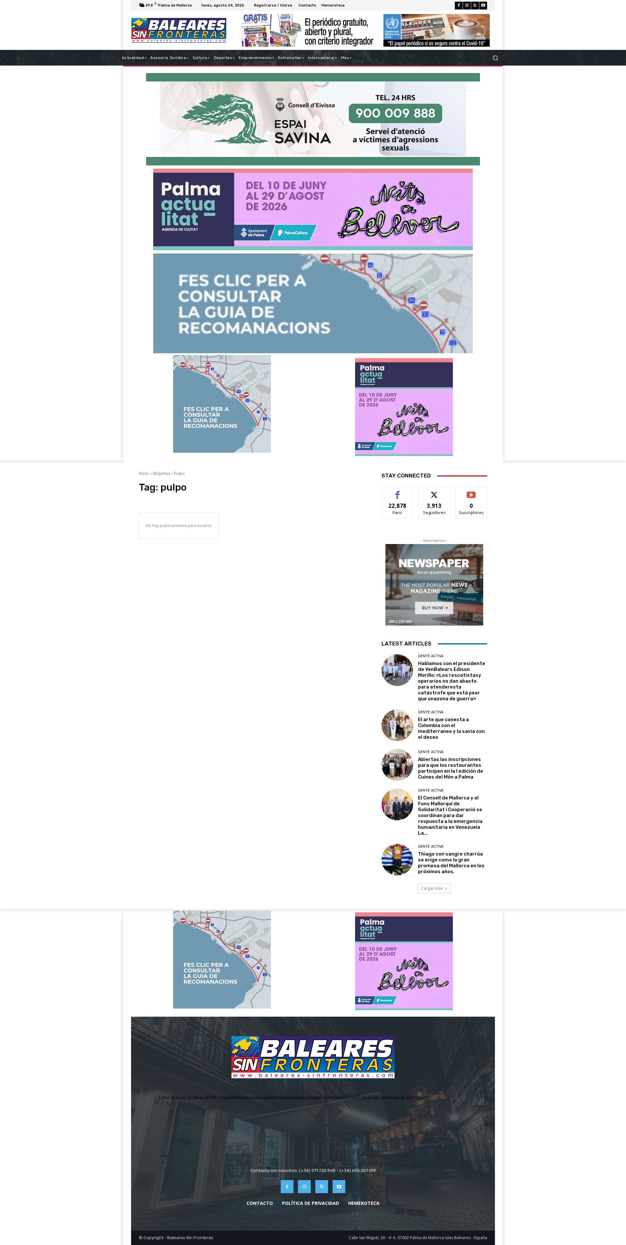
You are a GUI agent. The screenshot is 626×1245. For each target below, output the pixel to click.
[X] (475, 5)
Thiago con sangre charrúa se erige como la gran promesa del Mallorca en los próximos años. (451, 862)
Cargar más (432, 888)
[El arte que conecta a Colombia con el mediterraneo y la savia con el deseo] (397, 725)
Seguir (434, 491)
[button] (495, 58)
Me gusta (398, 491)
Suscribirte (471, 491)
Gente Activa (430, 656)
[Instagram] (467, 5)
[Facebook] (459, 5)
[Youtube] (483, 5)
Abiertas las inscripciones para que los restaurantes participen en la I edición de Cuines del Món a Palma (450, 768)
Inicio (144, 473)
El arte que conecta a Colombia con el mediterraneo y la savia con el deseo (451, 728)
